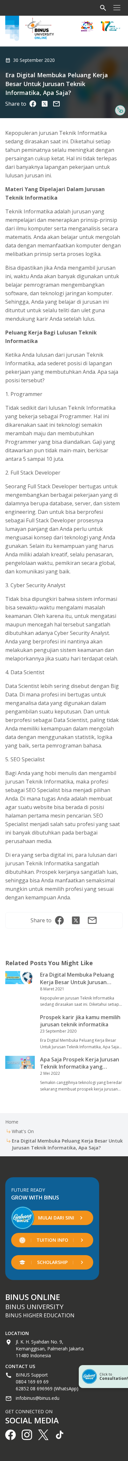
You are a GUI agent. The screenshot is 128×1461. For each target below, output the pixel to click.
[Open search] (103, 8)
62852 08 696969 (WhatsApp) (47, 1388)
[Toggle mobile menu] (117, 8)
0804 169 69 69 (32, 1382)
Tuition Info (52, 1240)
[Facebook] (33, 104)
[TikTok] (59, 1435)
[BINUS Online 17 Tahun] (110, 26)
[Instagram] (56, 104)
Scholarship (52, 1262)
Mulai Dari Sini (56, 1218)
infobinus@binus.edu (37, 1398)
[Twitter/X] (45, 104)
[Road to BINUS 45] (87, 26)
